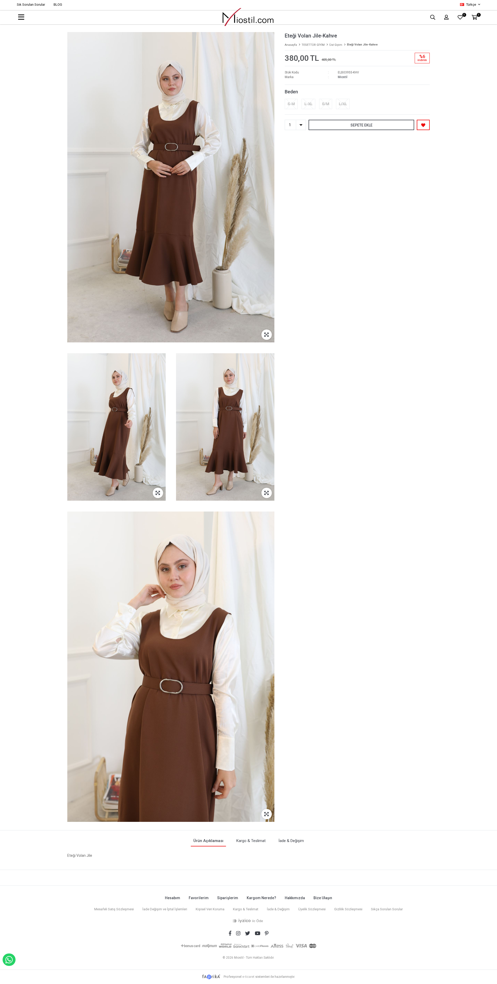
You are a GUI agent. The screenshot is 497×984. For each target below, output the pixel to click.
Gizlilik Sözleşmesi (348, 909)
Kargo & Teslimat (245, 909)
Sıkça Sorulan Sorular (387, 909)
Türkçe (471, 4)
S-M (291, 104)
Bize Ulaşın (322, 898)
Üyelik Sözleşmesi (312, 909)
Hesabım (172, 898)
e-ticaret (248, 977)
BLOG (58, 4)
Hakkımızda (295, 898)
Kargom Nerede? (261, 898)
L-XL (308, 104)
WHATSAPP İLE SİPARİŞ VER (9, 959)
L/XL (343, 104)
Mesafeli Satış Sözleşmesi (114, 909)
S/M (325, 104)
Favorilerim (199, 898)
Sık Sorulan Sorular (31, 4)
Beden (291, 91)
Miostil (342, 77)
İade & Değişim (278, 909)
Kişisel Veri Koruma (210, 909)
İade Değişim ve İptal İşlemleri (164, 909)
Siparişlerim (227, 898)
